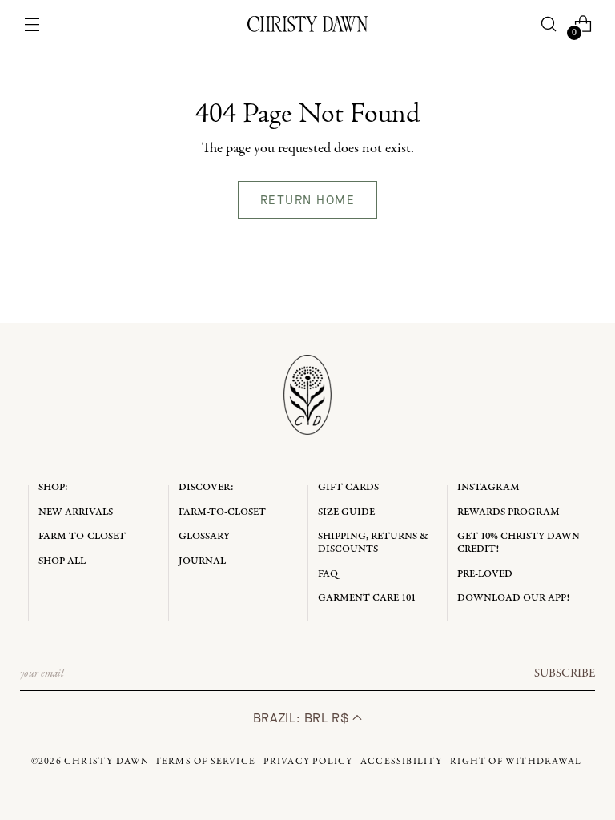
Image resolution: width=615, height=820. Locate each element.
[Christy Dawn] (307, 24)
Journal (202, 561)
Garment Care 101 (367, 598)
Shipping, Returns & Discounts (373, 542)
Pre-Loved (484, 574)
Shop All (62, 561)
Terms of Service (205, 761)
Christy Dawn (106, 761)
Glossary (204, 536)
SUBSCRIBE (564, 673)
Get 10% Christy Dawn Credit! (518, 542)
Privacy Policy (308, 761)
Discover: (206, 487)
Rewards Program (508, 512)
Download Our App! (513, 598)
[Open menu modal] (32, 24)
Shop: (53, 487)
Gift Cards (348, 487)
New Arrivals (75, 512)
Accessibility (401, 761)
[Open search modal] (548, 24)
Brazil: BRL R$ (303, 717)
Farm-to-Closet (82, 536)
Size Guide (346, 512)
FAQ (328, 574)
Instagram (488, 487)
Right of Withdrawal (515, 761)
